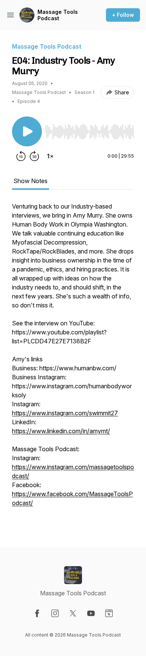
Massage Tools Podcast (57, 15)
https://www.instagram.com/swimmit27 (65, 413)
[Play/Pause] (27, 131)
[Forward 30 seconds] (34, 156)
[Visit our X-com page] (73, 613)
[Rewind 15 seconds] (21, 156)
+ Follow (123, 15)
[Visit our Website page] (109, 613)
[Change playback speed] (50, 156)
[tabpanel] (73, 363)
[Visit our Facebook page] (37, 613)
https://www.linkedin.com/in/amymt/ (61, 431)
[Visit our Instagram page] (55, 613)
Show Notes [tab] (30, 181)
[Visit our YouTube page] (91, 613)
